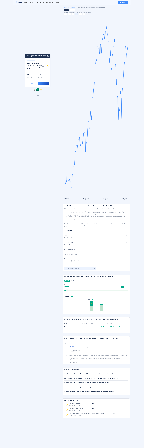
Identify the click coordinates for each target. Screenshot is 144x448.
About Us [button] (58, 2)
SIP (32, 83)
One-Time (43, 83)
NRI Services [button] (38, 2)
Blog (53, 2)
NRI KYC (75, 344)
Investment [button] (31, 2)
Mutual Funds (73, 7)
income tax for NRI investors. (109, 321)
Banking (25, 2)
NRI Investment (66, 7)
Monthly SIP (67, 280)
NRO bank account (76, 361)
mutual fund (98, 209)
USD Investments (47, 2)
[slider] (67, 290)
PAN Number (72, 346)
